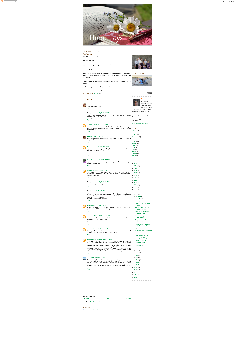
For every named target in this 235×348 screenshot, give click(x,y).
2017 (135, 185)
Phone (134, 151)
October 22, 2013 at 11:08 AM (98, 205)
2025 (135, 166)
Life (133, 149)
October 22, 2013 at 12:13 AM (101, 146)
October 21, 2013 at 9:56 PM (100, 124)
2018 (135, 182)
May (137, 255)
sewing (134, 155)
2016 (135, 187)
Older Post (128, 298)
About (90, 48)
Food (133, 141)
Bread (134, 132)
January (138, 264)
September (139, 245)
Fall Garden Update (140, 242)
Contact (97, 48)
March (137, 260)
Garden (113, 48)
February (138, 262)
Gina (144, 99)
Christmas (135, 137)
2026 (135, 163)
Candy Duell (90, 160)
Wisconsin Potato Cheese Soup (143, 230)
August (138, 248)
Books (144, 48)
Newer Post (86, 298)
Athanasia (90, 146)
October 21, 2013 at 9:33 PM (102, 113)
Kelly (88, 205)
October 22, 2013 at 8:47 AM (102, 182)
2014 (135, 192)
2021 (135, 175)
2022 (135, 173)
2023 (135, 170)
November (138, 199)
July (137, 250)
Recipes (138, 48)
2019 (135, 180)
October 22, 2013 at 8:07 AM (100, 170)
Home (85, 48)
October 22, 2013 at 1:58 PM (100, 229)
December (138, 196)
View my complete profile (140, 123)
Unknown (89, 124)
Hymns (134, 147)
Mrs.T (88, 258)
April (137, 257)
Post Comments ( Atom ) (96, 302)
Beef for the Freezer (140, 240)
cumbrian (89, 229)
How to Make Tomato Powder (143, 233)
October (138, 201)
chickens (134, 134)
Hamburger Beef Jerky (141, 238)
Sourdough (130, 48)
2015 (135, 189)
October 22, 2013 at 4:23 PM (104, 239)
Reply (88, 108)
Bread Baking (120, 48)
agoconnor (90, 215)
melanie (89, 136)
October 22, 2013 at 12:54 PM (102, 215)
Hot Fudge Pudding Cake (141, 235)
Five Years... (87, 54)
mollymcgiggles (91, 239)
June (137, 252)
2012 (135, 267)
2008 (135, 277)
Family (134, 139)
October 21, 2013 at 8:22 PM (97, 104)
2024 (135, 168)
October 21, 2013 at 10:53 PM (100, 136)
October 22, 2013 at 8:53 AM (103, 191)
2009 (135, 274)
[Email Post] (99, 93)
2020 (135, 177)
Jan (88, 104)
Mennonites (105, 48)
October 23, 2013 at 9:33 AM (98, 258)
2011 (135, 270)
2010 (135, 272)
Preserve (134, 153)
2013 (135, 194)
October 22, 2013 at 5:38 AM (102, 160)
